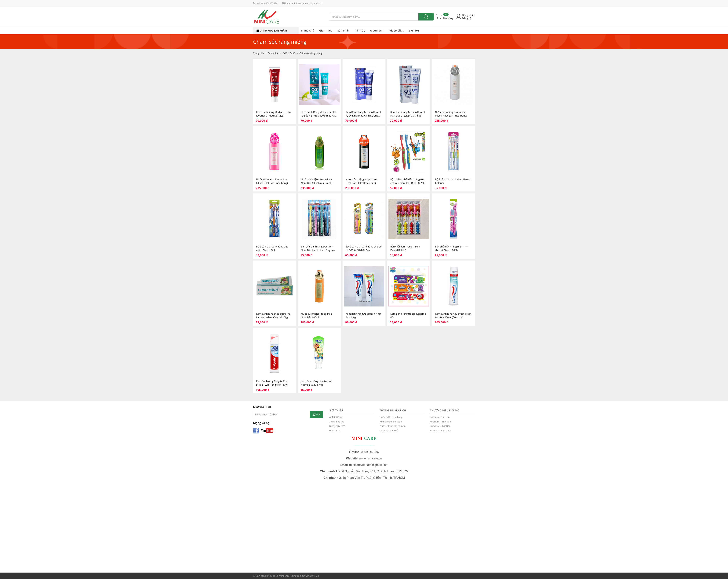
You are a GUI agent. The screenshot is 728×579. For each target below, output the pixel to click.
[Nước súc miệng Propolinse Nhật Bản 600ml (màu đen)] (364, 151)
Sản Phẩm (343, 30)
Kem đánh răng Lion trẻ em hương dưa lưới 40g (316, 382)
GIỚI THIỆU (336, 410)
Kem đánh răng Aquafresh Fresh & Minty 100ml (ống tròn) (453, 315)
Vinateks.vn (312, 575)
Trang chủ (258, 53)
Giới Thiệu (325, 30)
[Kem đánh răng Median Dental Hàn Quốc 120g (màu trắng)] (408, 84)
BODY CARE (289, 53)
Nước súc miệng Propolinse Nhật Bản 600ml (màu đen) (361, 181)
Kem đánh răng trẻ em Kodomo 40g (408, 315)
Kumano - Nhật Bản (440, 426)
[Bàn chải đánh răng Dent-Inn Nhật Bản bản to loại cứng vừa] (319, 219)
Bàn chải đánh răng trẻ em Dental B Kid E (405, 248)
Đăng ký (466, 18)
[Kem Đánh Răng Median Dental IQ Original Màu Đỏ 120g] (274, 84)
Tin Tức (360, 30)
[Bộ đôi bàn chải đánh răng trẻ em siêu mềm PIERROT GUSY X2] (408, 151)
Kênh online (335, 430)
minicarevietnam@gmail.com (307, 3)
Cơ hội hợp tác (336, 421)
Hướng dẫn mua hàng (391, 417)
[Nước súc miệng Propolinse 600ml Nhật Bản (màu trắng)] (453, 84)
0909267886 (271, 3)
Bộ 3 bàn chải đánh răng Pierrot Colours (453, 181)
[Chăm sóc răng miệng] (288, 17)
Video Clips (396, 30)
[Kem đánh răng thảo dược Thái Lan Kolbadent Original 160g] (274, 286)
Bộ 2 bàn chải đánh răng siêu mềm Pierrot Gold (272, 248)
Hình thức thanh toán (391, 421)
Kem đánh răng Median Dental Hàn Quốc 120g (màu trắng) (407, 113)
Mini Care (284, 575)
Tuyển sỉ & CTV (337, 426)
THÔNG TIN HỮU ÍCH (393, 410)
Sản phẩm (273, 53)
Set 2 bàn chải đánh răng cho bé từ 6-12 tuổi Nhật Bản (363, 248)
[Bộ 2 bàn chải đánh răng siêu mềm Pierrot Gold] (274, 219)
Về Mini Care (335, 417)
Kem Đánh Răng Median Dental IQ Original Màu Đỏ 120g (273, 113)
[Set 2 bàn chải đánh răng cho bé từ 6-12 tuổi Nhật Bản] (364, 219)
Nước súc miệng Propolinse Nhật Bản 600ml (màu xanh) (316, 181)
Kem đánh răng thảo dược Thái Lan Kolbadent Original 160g (273, 315)
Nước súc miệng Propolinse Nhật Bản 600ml (316, 315)
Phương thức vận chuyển (393, 426)
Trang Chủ (307, 30)
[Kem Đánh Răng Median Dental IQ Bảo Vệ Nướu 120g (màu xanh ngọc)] (319, 84)
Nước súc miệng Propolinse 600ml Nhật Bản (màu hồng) (272, 181)
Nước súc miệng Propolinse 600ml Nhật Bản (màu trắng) (451, 113)
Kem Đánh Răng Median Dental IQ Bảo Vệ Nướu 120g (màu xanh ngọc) (319, 113)
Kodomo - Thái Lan (440, 417)
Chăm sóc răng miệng (310, 53)
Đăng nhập (468, 15)
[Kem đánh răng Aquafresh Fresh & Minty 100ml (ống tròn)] (453, 286)
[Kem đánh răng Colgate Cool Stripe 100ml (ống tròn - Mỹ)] (274, 353)
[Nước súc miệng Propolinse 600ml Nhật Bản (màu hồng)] (274, 151)
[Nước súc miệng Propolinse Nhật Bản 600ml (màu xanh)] (319, 151)
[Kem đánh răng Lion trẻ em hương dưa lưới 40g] (319, 353)
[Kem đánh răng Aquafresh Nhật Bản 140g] (364, 286)
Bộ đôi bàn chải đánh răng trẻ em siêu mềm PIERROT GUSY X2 (408, 181)
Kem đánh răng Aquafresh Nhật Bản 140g (363, 315)
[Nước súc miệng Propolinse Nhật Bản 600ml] (319, 286)
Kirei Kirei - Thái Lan (440, 421)
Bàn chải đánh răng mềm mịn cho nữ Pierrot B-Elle (451, 248)
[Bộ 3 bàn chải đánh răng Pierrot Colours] (453, 151)
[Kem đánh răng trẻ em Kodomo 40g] (408, 286)
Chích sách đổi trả (389, 430)
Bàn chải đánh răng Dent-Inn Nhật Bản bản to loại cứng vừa (318, 248)
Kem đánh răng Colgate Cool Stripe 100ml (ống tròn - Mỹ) (272, 382)
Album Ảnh (377, 30)
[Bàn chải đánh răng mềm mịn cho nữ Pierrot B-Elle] (453, 219)
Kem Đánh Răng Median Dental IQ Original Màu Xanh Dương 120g (363, 113)
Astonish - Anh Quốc (440, 430)
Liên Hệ (414, 30)
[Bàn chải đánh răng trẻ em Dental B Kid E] (408, 219)
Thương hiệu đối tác (444, 410)
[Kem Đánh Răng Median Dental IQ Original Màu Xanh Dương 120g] (364, 84)
